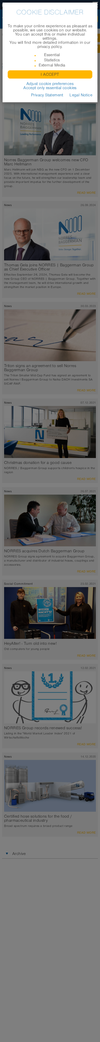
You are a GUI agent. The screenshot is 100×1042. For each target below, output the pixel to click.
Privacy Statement (47, 95)
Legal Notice (80, 95)
